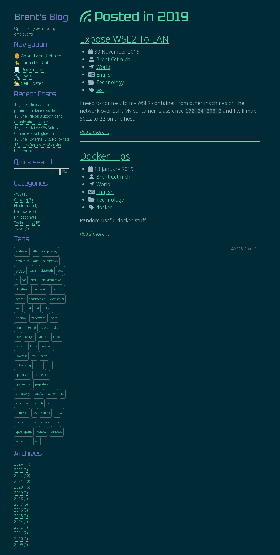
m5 (34, 356)
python (52, 393)
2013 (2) (21, 521)
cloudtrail (22, 289)
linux (33, 346)
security (53, 403)
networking (23, 365)
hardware (38, 318)
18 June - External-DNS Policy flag (41, 139)
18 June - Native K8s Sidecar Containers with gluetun (37, 130)
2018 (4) (21, 498)
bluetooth (46, 270)
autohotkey (50, 261)
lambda (43, 337)
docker (104, 207)
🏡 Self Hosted (29, 83)
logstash (47, 346)
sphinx (45, 413)
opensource (23, 384)
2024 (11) (22, 464)
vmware (45, 422)
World (103, 67)
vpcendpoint (24, 431)
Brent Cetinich (113, 59)
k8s (55, 327)
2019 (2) (21, 492)
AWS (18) (21, 194)
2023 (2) (21, 469)
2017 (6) (21, 504)
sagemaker (23, 403)
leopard (20, 346)
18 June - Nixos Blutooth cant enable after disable (38, 119)
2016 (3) (21, 510)
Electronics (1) (25, 205)
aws (20, 270)
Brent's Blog (41, 17)
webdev (41, 431)
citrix (34, 280)
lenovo (57, 337)
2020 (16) (22, 487)
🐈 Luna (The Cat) (32, 62)
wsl (100, 90)
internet (30, 327)
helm (54, 318)
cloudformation (52, 280)
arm (36, 261)
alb (35, 251)
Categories (31, 183)
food (28, 308)
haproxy (21, 318)
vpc (57, 422)
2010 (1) (21, 538)
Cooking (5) (23, 199)
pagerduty (41, 384)
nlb (49, 365)
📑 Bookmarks (29, 69)
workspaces (23, 441)
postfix (38, 393)
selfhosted (22, 413)
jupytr (45, 327)
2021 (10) (22, 481)
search (38, 403)
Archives (28, 453)
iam (18, 327)
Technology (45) (27, 222)
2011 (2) (21, 533)
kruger (29, 337)
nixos (39, 365)
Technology (110, 82)
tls (34, 422)
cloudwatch (40, 289)
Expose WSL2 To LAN (124, 39)
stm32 (59, 413)
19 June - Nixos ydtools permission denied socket (35, 107)
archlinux (22, 261)
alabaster (22, 251)
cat (24, 280)
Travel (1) (21, 228)
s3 (62, 393)
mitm (43, 356)
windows (56, 431)
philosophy (23, 393)
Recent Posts (35, 94)
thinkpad (22, 422)
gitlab (47, 308)
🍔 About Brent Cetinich (37, 56)
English (105, 74)
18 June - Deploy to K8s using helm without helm (38, 147)
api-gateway (49, 251)
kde (18, 337)
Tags (21, 239)
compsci (58, 289)
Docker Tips (105, 156)
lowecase (21, 356)
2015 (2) (21, 515)
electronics (57, 299)
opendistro (22, 375)
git (37, 308)
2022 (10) (22, 475)
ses (35, 413)
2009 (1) (21, 544)
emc (18, 308)
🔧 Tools (23, 76)
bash (33, 270)
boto (60, 270)
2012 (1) (21, 527)
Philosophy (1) (25, 217)
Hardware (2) (25, 211)
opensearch (41, 375)
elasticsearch (37, 299)
